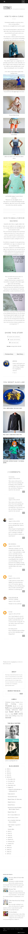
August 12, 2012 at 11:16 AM (14, 601)
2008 (8, 851)
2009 (8, 849)
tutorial (19, 346)
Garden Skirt (11, 829)
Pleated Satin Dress (14, 115)
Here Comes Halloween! (14, 814)
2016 (8, 769)
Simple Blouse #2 (12, 812)
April (9, 837)
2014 (8, 773)
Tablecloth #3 (11, 794)
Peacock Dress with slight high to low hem (14, 91)
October (10, 783)
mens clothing (12, 715)
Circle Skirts (14, 134)
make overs (18, 714)
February (10, 841)
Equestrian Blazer (14, 59)
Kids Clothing (10, 704)
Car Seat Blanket (13, 912)
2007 (8, 853)
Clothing (13, 702)
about (14, 706)
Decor (21, 702)
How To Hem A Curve (13, 817)
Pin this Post (15, 342)
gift (19, 708)
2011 (8, 845)
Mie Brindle (12, 544)
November (10, 781)
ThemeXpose (17, 928)
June (9, 833)
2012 (8, 777)
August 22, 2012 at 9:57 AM (14, 613)
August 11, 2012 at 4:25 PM (14, 578)
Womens (8, 706)
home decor (14, 712)
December (10, 779)
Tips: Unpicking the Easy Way (12, 408)
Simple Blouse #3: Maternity (15, 799)
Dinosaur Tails (12, 889)
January (10, 843)
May (9, 835)
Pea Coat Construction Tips (12, 434)
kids (12, 714)
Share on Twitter (15, 339)
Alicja (10, 611)
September (11, 785)
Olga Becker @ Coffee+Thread (13, 598)
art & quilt (20, 706)
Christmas (7, 702)
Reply (24, 491)
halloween (15, 710)
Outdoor (21, 704)
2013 (8, 775)
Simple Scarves (11, 802)
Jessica (15, 361)
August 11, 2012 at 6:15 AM (14, 478)
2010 (8, 847)
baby (7, 708)
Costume (17, 702)
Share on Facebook (14, 336)
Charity (11, 519)
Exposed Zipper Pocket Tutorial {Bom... (13, 461)
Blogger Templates (6, 928)
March (9, 839)
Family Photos (11, 804)
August (9, 787)
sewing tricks (14, 346)
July (9, 831)
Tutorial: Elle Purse (12, 796)
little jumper (12, 196)
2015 (8, 771)
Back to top (21, 932)
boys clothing (13, 708)
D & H (10, 576)
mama (6, 715)
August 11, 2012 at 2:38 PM (14, 546)
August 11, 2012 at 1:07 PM (14, 521)
